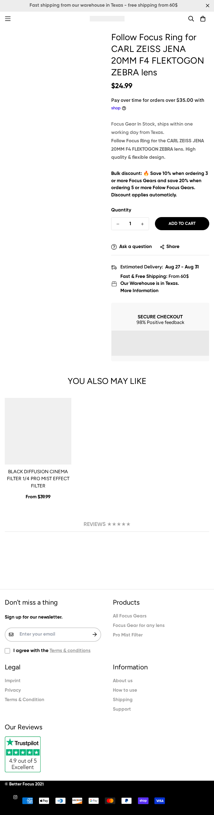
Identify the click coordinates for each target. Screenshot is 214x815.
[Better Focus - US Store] (107, 18)
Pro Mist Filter (128, 635)
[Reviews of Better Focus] (53, 754)
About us (123, 681)
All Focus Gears (130, 616)
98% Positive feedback (160, 322)
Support (122, 709)
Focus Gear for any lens (139, 625)
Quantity (121, 210)
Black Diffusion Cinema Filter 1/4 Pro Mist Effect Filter (38, 479)
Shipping (123, 700)
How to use (125, 690)
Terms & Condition (24, 700)
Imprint (13, 681)
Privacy (13, 690)
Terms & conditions (70, 650)
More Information (139, 291)
